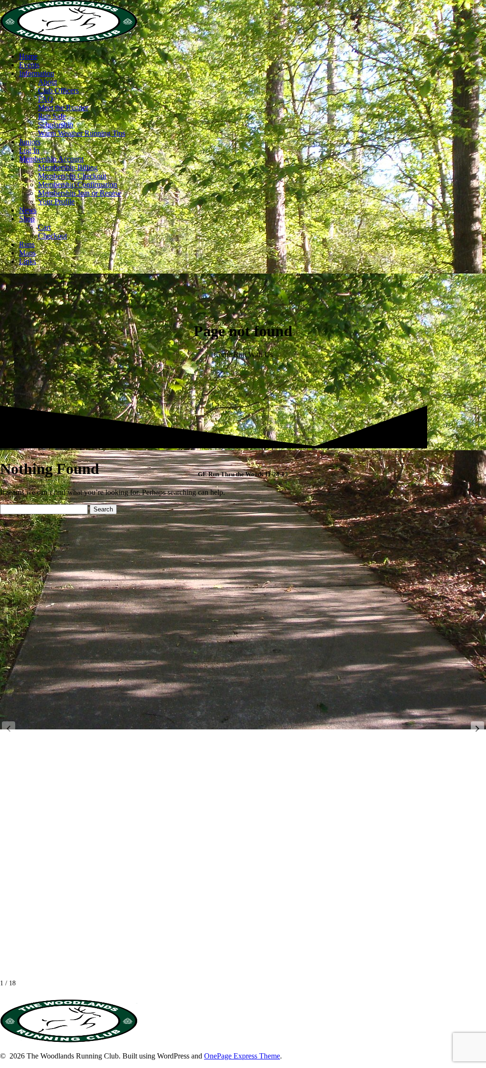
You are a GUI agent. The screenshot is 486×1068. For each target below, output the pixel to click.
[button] (477, 728)
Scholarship (55, 125)
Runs (27, 244)
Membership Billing (68, 167)
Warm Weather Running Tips (81, 133)
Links (27, 261)
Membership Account (51, 159)
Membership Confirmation (77, 184)
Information (36, 73)
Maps (27, 253)
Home (28, 56)
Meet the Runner (63, 108)
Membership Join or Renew (79, 193)
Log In (29, 150)
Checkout (52, 236)
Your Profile (56, 202)
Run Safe (52, 116)
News (28, 210)
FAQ (45, 99)
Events (29, 65)
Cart (44, 227)
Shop (27, 219)
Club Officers (58, 90)
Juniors (29, 142)
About (47, 82)
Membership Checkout (72, 176)
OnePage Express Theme (242, 1056)
